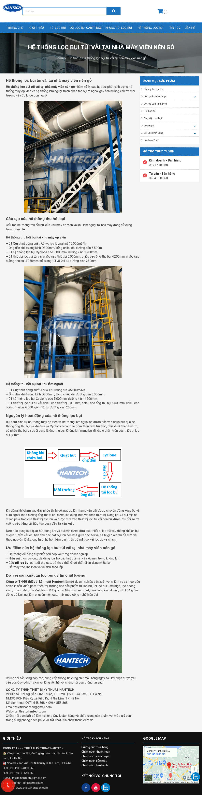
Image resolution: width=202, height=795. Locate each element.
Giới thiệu (36, 28)
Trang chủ (15, 28)
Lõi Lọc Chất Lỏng (153, 133)
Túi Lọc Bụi (58, 28)
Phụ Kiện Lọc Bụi (153, 118)
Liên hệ (190, 28)
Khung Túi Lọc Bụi (119, 28)
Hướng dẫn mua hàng (94, 747)
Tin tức (73, 58)
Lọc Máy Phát (151, 140)
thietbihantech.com (32, 711)
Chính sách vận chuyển (95, 756)
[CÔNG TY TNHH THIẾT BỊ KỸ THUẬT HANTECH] (12, 7)
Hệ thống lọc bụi (150, 28)
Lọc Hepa (149, 125)
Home (59, 58)
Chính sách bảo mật (94, 760)
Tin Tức (175, 28)
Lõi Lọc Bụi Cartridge (86, 28)
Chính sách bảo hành (94, 765)
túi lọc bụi (22, 563)
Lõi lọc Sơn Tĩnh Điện (155, 103)
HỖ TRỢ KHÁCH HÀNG (95, 738)
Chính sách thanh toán (95, 751)
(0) (165, 12)
